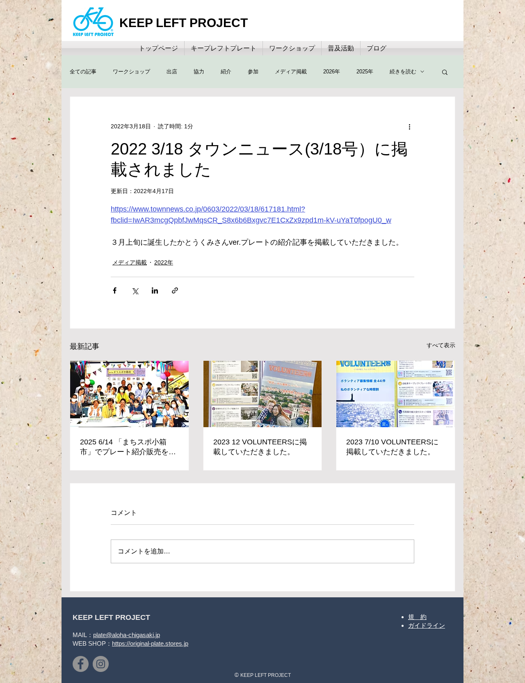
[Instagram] (101, 664)
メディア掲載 (291, 71)
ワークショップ (131, 71)
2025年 (364, 71)
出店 (172, 71)
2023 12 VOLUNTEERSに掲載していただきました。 (260, 447)
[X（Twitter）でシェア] (135, 290)
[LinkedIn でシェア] (155, 290)
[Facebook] (81, 664)
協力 (199, 71)
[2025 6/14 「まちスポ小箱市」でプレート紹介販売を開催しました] (129, 394)
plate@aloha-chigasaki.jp (126, 634)
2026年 (331, 71)
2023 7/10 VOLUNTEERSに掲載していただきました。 (392, 447)
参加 (253, 71)
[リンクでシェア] (175, 290)
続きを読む (403, 71)
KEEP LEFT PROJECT (183, 23)
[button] (445, 71)
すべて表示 (441, 345)
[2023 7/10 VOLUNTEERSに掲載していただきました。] (395, 394)
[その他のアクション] (409, 126)
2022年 (163, 262)
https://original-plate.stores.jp (150, 643)
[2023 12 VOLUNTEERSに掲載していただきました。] (262, 394)
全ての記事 (83, 71)
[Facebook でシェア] (115, 290)
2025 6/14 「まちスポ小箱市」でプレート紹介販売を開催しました (128, 447)
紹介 (226, 71)
